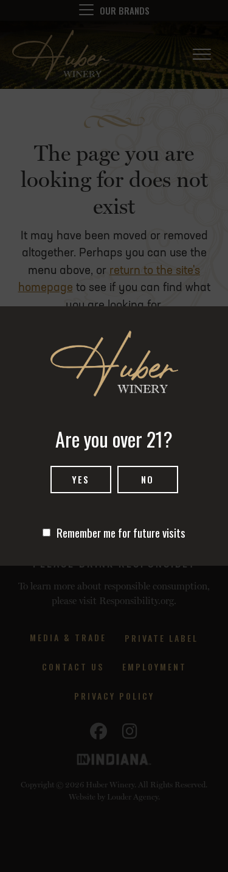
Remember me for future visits (121, 532)
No (147, 479)
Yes (80, 479)
